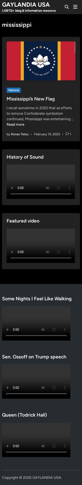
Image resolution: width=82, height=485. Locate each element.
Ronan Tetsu (20, 134)
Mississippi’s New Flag (31, 99)
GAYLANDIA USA (26, 4)
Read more (15, 124)
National (13, 90)
